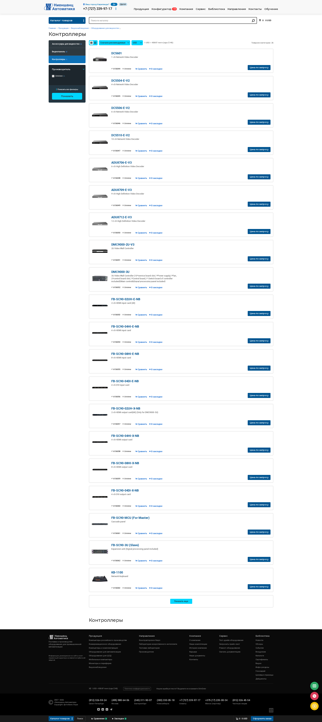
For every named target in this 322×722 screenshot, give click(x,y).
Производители (146, 652)
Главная (52, 28)
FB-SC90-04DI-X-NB (125, 490)
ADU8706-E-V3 (121, 162)
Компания (186, 9)
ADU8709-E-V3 (121, 190)
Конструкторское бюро (149, 640)
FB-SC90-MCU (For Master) (130, 517)
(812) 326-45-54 (241, 700)
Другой (123, 4)
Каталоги (260, 656)
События (260, 648)
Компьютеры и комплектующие (103, 648)
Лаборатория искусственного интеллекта (158, 644)
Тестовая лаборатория (149, 648)
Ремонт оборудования (229, 648)
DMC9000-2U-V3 (122, 244)
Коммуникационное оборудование (105, 644)
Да (114, 4)
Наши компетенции (198, 644)
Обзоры (259, 644)
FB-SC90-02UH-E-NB (125, 299)
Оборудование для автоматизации (105, 652)
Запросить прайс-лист (229, 644)
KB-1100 (117, 572)
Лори (75, 705)
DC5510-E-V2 (120, 135)
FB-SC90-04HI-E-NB (125, 326)
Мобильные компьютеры (100, 659)
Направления (237, 9)
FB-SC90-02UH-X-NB (125, 408)
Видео (258, 663)
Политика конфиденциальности (137, 689)
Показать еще (181, 601)
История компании (198, 648)
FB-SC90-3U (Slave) (125, 545)
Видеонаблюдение (80, 28)
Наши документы (197, 656)
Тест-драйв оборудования (231, 640)
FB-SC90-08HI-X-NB (125, 463)
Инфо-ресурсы (262, 667)
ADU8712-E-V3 (121, 217)
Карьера (193, 652)
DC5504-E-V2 (120, 80)
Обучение (271, 9)
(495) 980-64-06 (120, 700)
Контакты (255, 9)
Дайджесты (261, 679)
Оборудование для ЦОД (100, 656)
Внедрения (261, 652)
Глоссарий (260, 671)
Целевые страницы (264, 675)
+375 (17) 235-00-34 (216, 700)
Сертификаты (262, 659)
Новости (259, 640)
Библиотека (216, 9)
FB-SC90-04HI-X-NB (125, 436)
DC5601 (116, 53)
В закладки (156, 69)
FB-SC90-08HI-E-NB (125, 354)
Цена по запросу (259, 67)
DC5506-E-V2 (120, 108)
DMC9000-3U (120, 272)
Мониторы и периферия (100, 663)
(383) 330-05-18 (165, 700)
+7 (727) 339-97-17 (97, 9)
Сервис (201, 9)
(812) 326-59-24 (97, 700)
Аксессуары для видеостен (67, 44)
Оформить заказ (262, 718)
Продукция (141, 9)
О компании (194, 640)
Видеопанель (59, 51)
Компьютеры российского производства (108, 640)
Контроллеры (59, 59)
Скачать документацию (229, 652)
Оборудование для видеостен (105, 28)
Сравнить (142, 69)
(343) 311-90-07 (143, 700)
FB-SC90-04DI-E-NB (125, 381)
